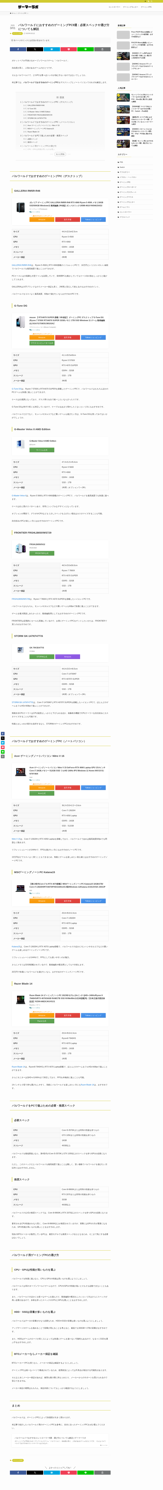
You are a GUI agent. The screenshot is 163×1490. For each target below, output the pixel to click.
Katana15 (16, 947)
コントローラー (125, 212)
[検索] (151, 1)
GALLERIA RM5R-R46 (36, 105)
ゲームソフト (125, 207)
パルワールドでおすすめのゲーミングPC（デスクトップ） (48, 102)
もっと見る (60, 154)
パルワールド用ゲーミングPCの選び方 (40, 146)
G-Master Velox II (19, 496)
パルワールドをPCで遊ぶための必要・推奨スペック (45, 136)
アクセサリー (125, 172)
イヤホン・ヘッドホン (128, 177)
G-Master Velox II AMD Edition (39, 112)
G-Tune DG (32, 109)
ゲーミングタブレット (128, 192)
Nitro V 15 (16, 839)
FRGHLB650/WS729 (21, 599)
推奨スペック (33, 142)
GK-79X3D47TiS (36, 648)
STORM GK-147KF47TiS (37, 118)
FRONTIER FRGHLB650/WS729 (40, 115)
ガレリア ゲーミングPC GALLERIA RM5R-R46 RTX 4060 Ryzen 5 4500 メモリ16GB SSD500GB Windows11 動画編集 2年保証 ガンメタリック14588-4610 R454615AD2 (66, 204)
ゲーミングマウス (126, 197)
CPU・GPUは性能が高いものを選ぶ (41, 149)
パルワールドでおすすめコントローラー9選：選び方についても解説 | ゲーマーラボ (50, 1438)
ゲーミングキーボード (128, 187)
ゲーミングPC (17, 33)
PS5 (121, 162)
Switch (122, 167)
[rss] (148, 1)
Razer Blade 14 (33, 132)
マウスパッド (125, 217)
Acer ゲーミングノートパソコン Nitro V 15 (44, 125)
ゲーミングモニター (127, 202)
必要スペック (33, 139)
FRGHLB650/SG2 (37, 544)
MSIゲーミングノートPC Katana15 (41, 129)
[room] (145, 1)
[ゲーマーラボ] (28, 7)
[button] (18, 49)
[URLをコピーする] (102, 49)
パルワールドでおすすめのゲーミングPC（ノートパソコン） (49, 122)
